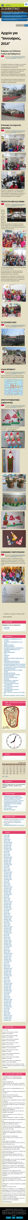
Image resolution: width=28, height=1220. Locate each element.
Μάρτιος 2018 (7, 952)
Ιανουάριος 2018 (7, 954)
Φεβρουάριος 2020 (8, 926)
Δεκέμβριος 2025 (7, 845)
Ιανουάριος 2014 (7, 1017)
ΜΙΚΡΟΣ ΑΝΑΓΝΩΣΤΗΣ (9, 646)
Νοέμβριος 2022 (7, 891)
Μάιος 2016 (6, 978)
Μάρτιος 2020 (7, 925)
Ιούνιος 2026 (7, 836)
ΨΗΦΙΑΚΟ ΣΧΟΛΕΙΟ (9, 645)
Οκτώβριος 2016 (7, 974)
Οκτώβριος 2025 (7, 848)
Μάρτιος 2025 (7, 855)
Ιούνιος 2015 (7, 993)
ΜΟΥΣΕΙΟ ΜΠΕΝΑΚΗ (9, 676)
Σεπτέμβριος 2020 (8, 920)
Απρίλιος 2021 (7, 913)
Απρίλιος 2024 (7, 869)
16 (13, 770)
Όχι (13, 1217)
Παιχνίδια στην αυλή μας (9, 809)
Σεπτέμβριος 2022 (8, 894)
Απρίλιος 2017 (7, 965)
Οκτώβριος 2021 (7, 907)
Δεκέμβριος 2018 (7, 941)
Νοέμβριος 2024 (7, 861)
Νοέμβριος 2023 (7, 876)
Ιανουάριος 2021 (7, 917)
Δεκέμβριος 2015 (7, 986)
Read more (19, 1217)
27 (3, 773)
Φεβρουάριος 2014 (8, 1015)
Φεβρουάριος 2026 (8, 842)
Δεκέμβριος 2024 (7, 860)
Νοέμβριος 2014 (7, 1003)
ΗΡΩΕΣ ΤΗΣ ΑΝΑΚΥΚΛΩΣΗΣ (11, 806)
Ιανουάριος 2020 (7, 928)
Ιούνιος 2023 (7, 880)
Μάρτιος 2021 (7, 914)
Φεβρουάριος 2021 (8, 916)
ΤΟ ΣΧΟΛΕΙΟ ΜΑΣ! (8, 322)
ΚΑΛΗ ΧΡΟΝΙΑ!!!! (8, 369)
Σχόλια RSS (6, 628)
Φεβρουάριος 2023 (8, 886)
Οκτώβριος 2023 (7, 877)
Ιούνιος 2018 (7, 947)
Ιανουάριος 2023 (7, 888)
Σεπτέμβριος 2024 (8, 864)
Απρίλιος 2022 (7, 898)
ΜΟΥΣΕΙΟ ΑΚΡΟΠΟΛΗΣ (9, 673)
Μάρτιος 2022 (7, 900)
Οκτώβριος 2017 (7, 959)
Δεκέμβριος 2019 (7, 929)
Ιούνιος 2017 (7, 962)
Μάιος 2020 (6, 922)
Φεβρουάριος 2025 (8, 857)
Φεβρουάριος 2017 (8, 968)
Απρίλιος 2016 (7, 980)
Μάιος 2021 (6, 912)
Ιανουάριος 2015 (7, 1000)
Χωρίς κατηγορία (13, 58)
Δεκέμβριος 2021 (7, 904)
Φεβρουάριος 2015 (8, 999)
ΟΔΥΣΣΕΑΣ (6, 679)
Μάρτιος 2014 (7, 1014)
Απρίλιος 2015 (7, 996)
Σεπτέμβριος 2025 (8, 849)
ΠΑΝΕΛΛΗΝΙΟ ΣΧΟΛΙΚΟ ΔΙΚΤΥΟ (11, 661)
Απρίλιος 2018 (7, 950)
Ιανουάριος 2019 (7, 940)
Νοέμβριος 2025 (7, 846)
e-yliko (5, 653)
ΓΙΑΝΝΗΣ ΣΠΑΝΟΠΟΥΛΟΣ (10, 825)
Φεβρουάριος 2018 (8, 953)
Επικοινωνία (21, 825)
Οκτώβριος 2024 (7, 863)
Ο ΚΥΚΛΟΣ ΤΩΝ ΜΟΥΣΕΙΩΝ (10, 677)
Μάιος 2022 (6, 897)
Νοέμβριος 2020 (7, 919)
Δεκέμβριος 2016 (7, 971)
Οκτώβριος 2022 (7, 892)
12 (24, 768)
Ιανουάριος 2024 (7, 873)
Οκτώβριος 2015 (7, 989)
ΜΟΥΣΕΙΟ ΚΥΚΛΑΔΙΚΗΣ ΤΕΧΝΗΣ (12, 674)
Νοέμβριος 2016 (7, 972)
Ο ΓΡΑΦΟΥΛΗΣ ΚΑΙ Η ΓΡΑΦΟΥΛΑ (12, 662)
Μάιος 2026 (6, 837)
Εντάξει (8, 1217)
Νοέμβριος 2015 (7, 987)
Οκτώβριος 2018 (7, 944)
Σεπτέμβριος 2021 (8, 909)
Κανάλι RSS (7, 627)
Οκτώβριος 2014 (7, 1005)
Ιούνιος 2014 (7, 1009)
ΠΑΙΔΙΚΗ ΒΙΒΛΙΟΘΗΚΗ (9, 652)
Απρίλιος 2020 (7, 923)
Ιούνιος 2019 (7, 934)
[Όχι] (26, 1213)
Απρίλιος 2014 (7, 1012)
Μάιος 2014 (6, 1011)
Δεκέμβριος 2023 (7, 874)
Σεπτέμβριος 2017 (8, 960)
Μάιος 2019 (6, 935)
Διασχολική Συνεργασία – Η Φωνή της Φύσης (14, 695)
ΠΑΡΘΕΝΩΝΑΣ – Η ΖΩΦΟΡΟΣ (11, 680)
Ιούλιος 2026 (7, 834)
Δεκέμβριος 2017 (7, 956)
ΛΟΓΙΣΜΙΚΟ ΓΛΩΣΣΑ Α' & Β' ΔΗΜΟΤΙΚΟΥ (13, 648)
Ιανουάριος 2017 (7, 969)
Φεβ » (6, 776)
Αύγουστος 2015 (7, 992)
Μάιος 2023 (6, 882)
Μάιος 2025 (6, 852)
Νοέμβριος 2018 (7, 943)
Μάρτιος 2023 (7, 885)
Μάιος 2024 (6, 867)
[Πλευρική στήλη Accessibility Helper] (26, 4)
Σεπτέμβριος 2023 (8, 879)
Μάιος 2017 (6, 963)
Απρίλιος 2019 (7, 937)
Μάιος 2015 (6, 994)
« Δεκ (3, 776)
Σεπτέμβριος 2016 (8, 975)
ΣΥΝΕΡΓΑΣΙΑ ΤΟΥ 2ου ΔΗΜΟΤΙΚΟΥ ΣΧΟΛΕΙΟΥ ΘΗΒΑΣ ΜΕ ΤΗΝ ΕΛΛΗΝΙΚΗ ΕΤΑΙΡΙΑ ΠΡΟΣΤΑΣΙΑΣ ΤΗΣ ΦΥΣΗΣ (13, 798)
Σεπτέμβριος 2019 (8, 932)
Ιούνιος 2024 (7, 866)
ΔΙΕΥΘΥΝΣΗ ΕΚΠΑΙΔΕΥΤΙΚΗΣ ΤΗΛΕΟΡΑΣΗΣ (14, 664)
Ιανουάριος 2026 (7, 843)
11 (20, 768)
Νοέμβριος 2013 (7, 1020)
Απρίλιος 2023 (7, 883)
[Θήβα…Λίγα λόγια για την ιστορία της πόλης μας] (10, 728)
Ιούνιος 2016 (7, 977)
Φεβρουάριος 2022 (8, 901)
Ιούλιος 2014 (7, 1008)
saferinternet (6, 655)
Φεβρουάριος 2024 (8, 872)
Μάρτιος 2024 (7, 870)
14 (7, 770)
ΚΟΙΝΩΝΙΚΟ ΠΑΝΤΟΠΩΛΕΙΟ (13, 552)
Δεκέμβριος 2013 (7, 1018)
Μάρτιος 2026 (7, 840)
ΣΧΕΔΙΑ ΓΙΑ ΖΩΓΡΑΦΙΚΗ (9, 682)
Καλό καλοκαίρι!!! (8, 808)
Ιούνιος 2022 (7, 895)
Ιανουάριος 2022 (7, 903)
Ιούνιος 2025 (7, 851)
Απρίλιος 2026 (7, 839)
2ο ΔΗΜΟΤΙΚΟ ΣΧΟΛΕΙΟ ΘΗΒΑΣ (18, 56)
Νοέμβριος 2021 (7, 906)
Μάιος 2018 (6, 949)
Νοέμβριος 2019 (7, 931)
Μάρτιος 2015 (7, 997)
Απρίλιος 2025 (7, 854)
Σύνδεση (8, 5)
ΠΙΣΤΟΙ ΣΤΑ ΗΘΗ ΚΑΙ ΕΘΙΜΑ (12, 202)
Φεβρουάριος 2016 (8, 983)
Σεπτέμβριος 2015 (8, 990)
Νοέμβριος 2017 (7, 957)
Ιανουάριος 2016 (7, 984)
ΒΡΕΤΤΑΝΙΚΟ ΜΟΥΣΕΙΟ (9, 668)
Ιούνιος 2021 (7, 910)
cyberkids (6, 656)
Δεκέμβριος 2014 (7, 1002)
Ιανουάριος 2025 (7, 858)
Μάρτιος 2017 (7, 966)
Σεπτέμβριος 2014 (8, 1006)
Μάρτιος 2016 (7, 981)
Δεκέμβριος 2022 (7, 889)
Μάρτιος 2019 (7, 938)
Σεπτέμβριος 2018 (8, 946)
